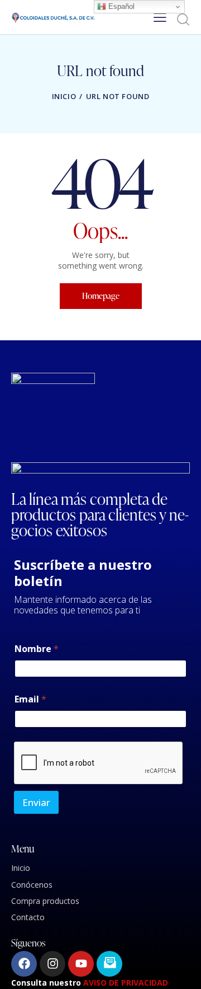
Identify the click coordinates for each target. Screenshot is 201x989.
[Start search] (183, 19)
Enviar (36, 802)
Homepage (100, 296)
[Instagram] (52, 964)
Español (120, 6)
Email (30, 699)
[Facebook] (24, 964)
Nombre (37, 649)
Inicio (64, 96)
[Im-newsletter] (109, 964)
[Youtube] (81, 964)
